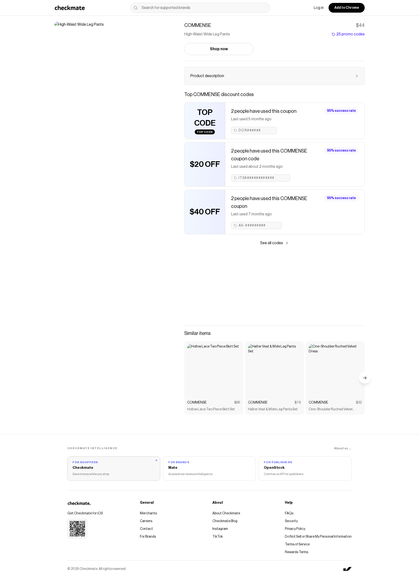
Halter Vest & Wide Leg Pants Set (273, 409)
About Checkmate (226, 513)
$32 (359, 402)
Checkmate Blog (224, 521)
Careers (146, 521)
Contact (146, 529)
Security (291, 521)
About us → (343, 448)
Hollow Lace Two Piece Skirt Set (211, 409)
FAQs (289, 513)
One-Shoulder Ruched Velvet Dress (331, 410)
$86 (237, 402)
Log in (319, 8)
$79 (298, 402)
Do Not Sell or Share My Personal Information (318, 536)
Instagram (220, 529)
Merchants (148, 513)
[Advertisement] (274, 286)
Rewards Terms (296, 552)
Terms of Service (297, 544)
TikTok (217, 536)
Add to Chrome (346, 7)
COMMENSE (197, 402)
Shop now (219, 49)
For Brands (148, 536)
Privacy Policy (295, 529)
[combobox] (200, 8)
